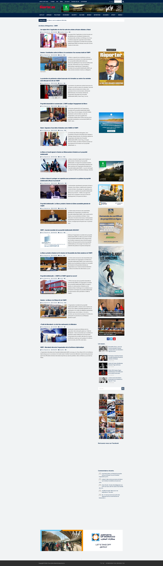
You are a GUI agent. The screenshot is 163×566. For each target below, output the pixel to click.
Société (61, 278)
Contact (52, 1)
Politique (61, 130)
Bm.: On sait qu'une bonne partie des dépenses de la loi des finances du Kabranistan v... (109, 496)
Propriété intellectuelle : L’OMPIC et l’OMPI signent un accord (58, 276)
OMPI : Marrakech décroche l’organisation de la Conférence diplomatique (62, 347)
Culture (66, 32)
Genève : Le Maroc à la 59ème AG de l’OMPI (53, 300)
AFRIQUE (49, 15)
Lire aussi (67, 1)
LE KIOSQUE (84, 1)
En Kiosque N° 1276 (111, 49)
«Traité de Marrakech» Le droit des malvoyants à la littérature (58, 324)
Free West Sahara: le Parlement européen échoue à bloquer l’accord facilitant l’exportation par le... (110, 475)
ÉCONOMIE (66, 15)
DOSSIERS (106, 15)
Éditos (61, 1)
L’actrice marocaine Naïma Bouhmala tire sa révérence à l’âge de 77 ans (115, 379)
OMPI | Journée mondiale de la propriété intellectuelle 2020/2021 (59, 230)
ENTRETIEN (97, 15)
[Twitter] (111, 2)
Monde (60, 55)
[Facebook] (109, 2)
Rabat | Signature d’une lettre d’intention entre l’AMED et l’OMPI (59, 128)
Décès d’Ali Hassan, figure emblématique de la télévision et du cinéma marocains (115, 372)
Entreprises (61, 106)
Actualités (61, 32)
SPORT (113, 15)
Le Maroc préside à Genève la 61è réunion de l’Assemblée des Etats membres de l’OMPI (66, 253)
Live (57, 1)
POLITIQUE (57, 15)
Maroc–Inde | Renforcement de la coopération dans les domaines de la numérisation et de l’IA (111, 313)
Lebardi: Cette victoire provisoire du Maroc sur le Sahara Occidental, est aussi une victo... (111, 481)
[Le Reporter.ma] (47, 6)
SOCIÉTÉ (74, 15)
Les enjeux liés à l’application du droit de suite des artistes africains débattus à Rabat (65, 29)
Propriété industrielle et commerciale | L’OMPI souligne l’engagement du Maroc (63, 103)
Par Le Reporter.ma (45, 32)
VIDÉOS (120, 15)
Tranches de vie (75, 1)
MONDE (89, 15)
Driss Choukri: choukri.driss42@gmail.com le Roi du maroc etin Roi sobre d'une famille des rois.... (111, 486)
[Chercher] (123, 1)
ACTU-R (41, 15)
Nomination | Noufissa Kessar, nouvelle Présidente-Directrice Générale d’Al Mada (115, 357)
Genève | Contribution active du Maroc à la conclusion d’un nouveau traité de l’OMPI (65, 52)
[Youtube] (113, 2)
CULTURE (81, 15)
